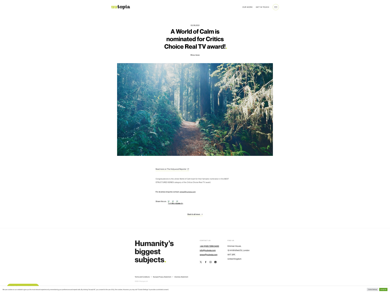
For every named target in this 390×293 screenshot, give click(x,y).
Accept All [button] (383, 289)
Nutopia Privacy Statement (162, 277)
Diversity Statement (181, 277)
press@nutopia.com (188, 192)
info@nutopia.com (208, 250)
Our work (247, 7)
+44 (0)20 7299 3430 (209, 246)
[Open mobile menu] (276, 7)
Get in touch (262, 7)
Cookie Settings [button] (372, 289)
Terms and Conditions (142, 277)
